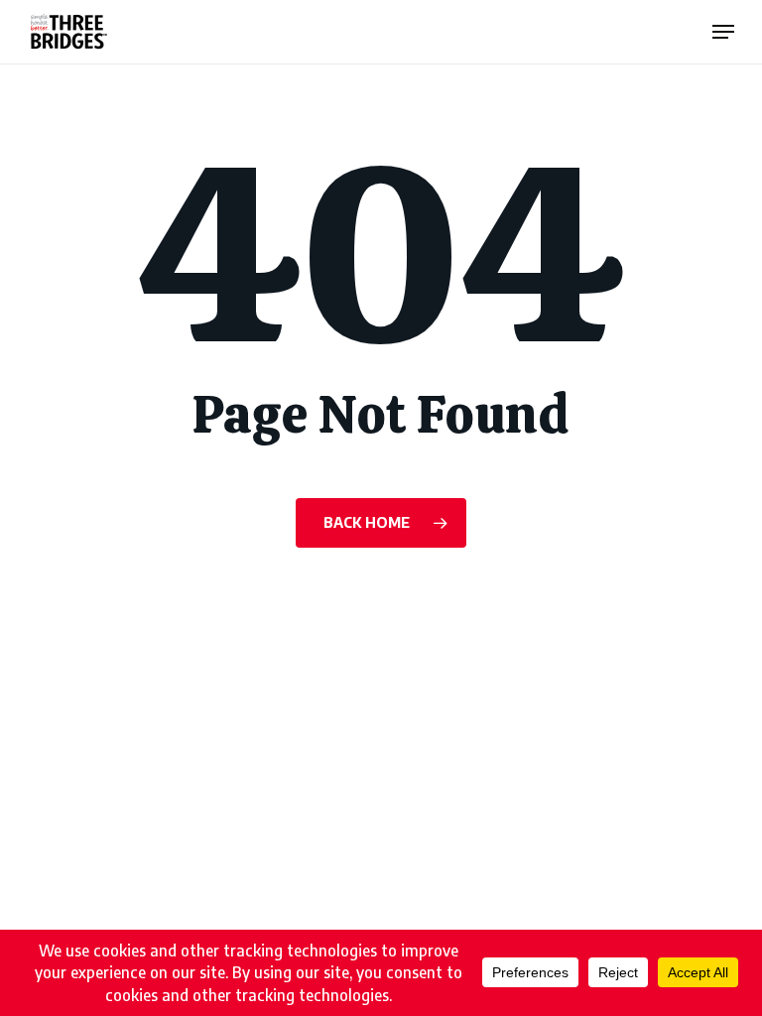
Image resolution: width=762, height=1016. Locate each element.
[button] (723, 32)
